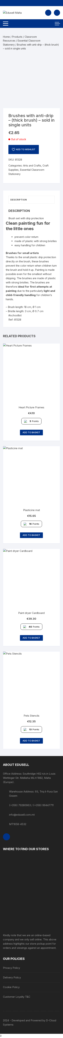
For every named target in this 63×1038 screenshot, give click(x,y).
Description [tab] (18, 199)
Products (17, 36)
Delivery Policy (12, 977)
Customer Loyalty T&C (16, 996)
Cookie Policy (11, 987)
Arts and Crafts (32, 165)
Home (6, 36)
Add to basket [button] (31, 432)
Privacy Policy (11, 967)
